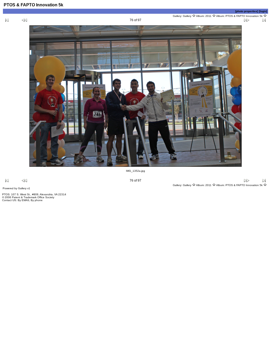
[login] (263, 11)
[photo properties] (246, 11)
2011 (208, 16)
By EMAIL (24, 200)
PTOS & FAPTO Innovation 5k (244, 16)
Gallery (187, 16)
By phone (37, 200)
